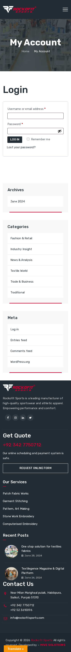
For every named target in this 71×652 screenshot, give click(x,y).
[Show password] (60, 131)
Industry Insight (21, 249)
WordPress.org (20, 362)
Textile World (19, 271)
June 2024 (17, 201)
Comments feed (21, 351)
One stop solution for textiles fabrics (41, 549)
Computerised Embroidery (20, 524)
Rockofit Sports (42, 640)
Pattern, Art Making (16, 508)
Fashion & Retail (21, 238)
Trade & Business (22, 281)
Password (20, 124)
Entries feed (18, 340)
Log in (14, 139)
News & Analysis (21, 260)
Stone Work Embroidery (18, 516)
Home (25, 51)
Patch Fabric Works (16, 493)
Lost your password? (21, 147)
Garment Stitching (15, 501)
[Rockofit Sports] (19, 9)
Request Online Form (35, 468)
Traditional (17, 292)
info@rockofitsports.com (27, 618)
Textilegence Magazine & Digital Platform (42, 571)
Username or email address (32, 109)
